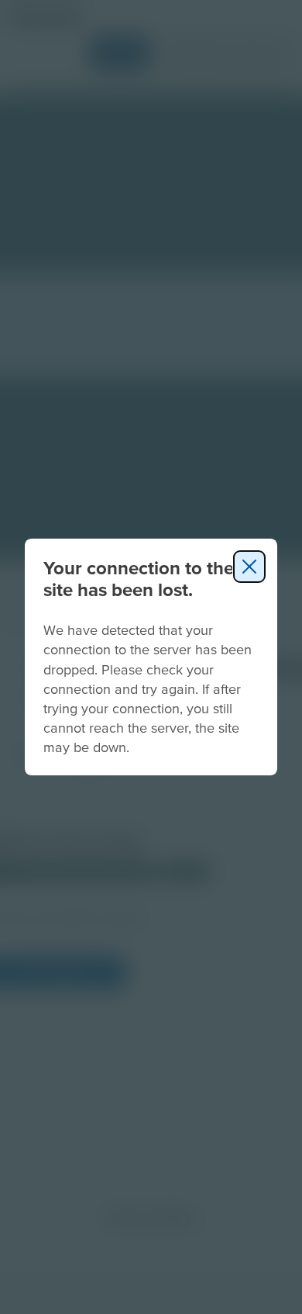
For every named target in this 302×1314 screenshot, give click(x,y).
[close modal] (249, 566)
